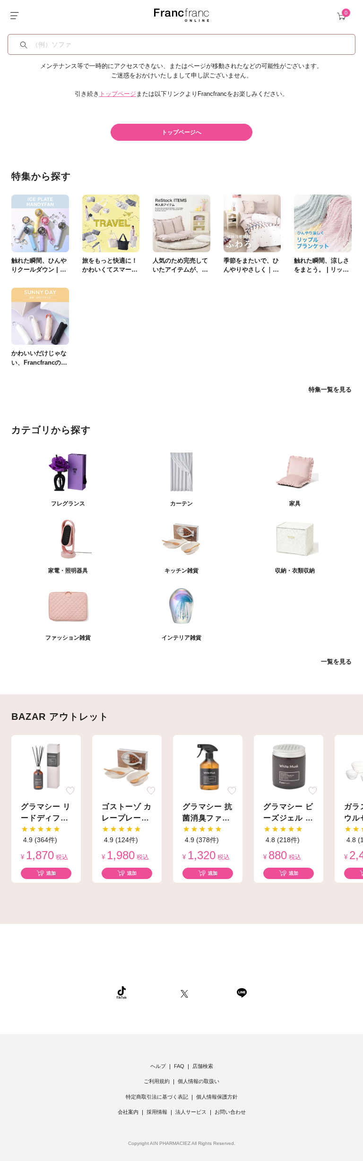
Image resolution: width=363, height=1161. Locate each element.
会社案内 (128, 1112)
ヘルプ (158, 1066)
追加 (51, 873)
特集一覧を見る (330, 389)
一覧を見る (336, 661)
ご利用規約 (157, 1081)
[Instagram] (153, 992)
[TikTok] (121, 992)
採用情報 (157, 1112)
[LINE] (241, 992)
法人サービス (191, 1112)
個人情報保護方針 (217, 1097)
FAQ (179, 1066)
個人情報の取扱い (198, 1081)
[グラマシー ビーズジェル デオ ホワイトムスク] (288, 766)
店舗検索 (202, 1066)
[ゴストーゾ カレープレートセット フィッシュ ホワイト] (127, 766)
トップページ (117, 93)
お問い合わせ (230, 1112)
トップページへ (181, 132)
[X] (184, 992)
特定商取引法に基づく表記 (157, 1097)
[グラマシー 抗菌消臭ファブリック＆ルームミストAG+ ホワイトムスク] (208, 766)
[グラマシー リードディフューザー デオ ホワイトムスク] (46, 766)
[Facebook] (212, 992)
